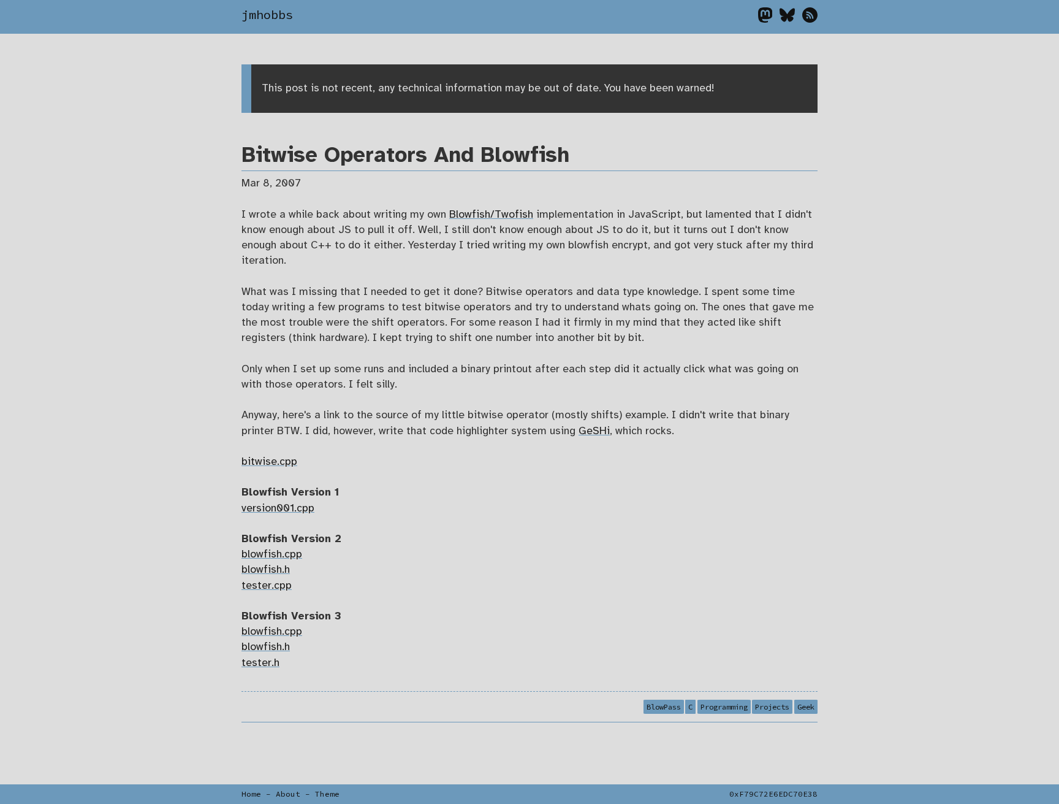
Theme (327, 793)
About (288, 793)
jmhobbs (267, 15)
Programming (724, 706)
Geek (805, 706)
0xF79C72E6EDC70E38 (773, 793)
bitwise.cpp (269, 461)
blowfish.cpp (271, 554)
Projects (772, 706)
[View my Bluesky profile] (791, 18)
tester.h (260, 662)
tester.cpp (266, 585)
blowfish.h (265, 569)
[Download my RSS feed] (810, 18)
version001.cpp (277, 508)
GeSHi (594, 431)
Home (251, 793)
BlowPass (664, 706)
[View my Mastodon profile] (769, 18)
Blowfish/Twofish (491, 214)
